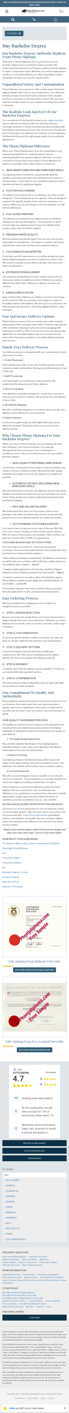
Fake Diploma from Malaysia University (34, 961)
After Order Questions (12, 1277)
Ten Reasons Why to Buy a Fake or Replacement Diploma (30, 843)
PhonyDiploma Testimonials (51, 1277)
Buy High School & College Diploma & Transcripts (22, 1298)
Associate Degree (11, 857)
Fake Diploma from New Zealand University (35, 1041)
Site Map (29, 1307)
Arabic (5, 1280)
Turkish (63, 1280)
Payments (11, 1217)
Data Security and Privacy (13, 1307)
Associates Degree (12, 862)
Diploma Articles (31, 1277)
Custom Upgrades (52, 1301)
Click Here (34, 1317)
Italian (49, 1280)
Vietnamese (8, 1283)
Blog (8, 1223)
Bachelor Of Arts (10, 881)
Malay (56, 1280)
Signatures (44, 1259)
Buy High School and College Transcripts (19, 1295)
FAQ (6, 1175)
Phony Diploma (36, 815)
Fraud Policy (20, 1398)
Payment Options (9, 1262)
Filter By (12, 33)
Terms (9, 1234)
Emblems (10, 1212)
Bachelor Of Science (12, 886)
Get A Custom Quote (34, 1151)
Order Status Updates (48, 1262)
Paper (9, 1207)
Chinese (12, 1280)
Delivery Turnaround (28, 1262)
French (29, 1280)
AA (4, 853)
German (36, 1280)
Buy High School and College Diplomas (18, 1292)
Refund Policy (29, 1275)
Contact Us (40, 1307)
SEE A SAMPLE (13, 1180)
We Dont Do (13, 1228)
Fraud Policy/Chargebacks (48, 1275)
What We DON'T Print (11, 1275)
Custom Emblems (35, 1301)
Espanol (21, 1280)
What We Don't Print (11, 1265)
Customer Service (16, 1239)
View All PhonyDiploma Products (32, 1304)
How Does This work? (38, 1257)
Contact (50, 1398)
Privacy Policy (32, 1398)
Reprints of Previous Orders (14, 1301)
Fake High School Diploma (15, 848)
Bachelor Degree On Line (15, 872)
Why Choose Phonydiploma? (14, 1257)
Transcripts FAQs (9, 1304)
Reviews (10, 1201)
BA (3, 867)
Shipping (10, 1196)
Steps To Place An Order (32, 1265)
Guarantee (12, 1191)
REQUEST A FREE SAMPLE (34, 1143)
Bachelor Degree (10, 877)
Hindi (43, 1280)
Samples (10, 1185)
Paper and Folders (29, 1259)
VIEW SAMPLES (34, 1158)
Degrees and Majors (11, 1259)
